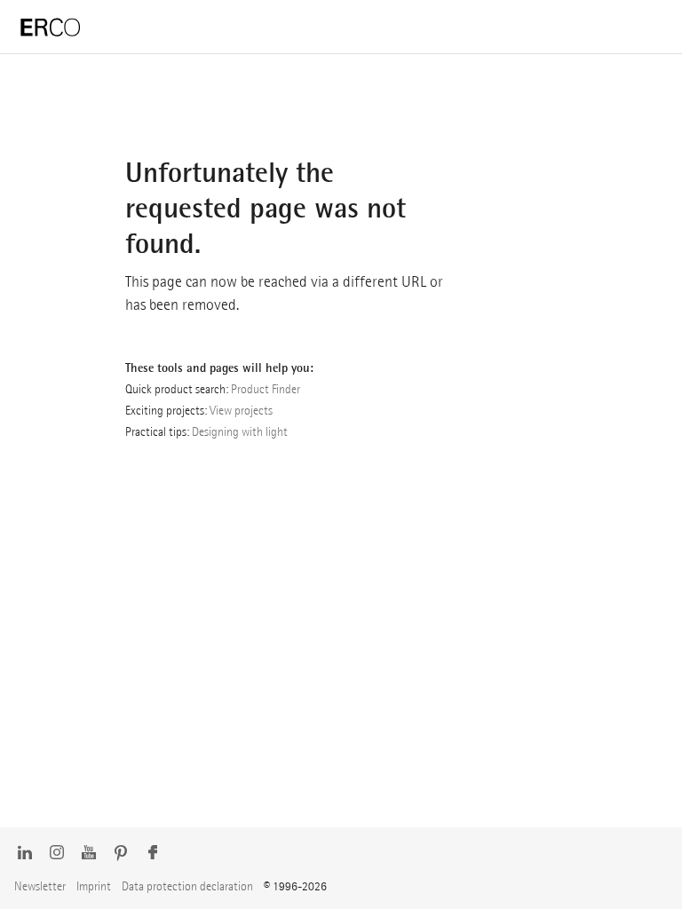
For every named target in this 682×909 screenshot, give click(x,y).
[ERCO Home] (50, 28)
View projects (241, 410)
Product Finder (265, 389)
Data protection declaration (187, 886)
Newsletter (40, 886)
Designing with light (240, 431)
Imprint (93, 886)
